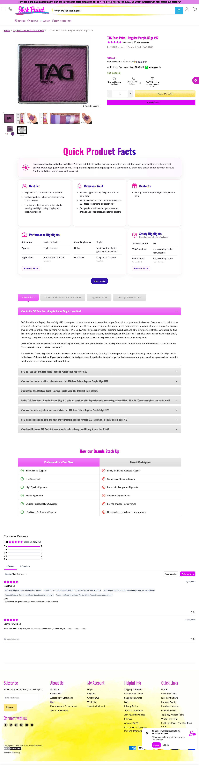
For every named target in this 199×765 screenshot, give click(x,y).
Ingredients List (99, 297)
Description (28, 297)
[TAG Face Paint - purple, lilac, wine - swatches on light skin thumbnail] (20, 118)
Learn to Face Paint (62, 21)
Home (7, 30)
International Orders (133, 693)
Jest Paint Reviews (59, 710)
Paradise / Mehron (170, 706)
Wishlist (46, 21)
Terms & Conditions (133, 710)
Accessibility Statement (61, 697)
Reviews (34, 21)
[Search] (179, 10)
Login (90, 689)
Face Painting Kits (169, 697)
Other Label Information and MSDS (63, 297)
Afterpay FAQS (131, 723)
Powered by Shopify (12, 752)
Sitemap (128, 719)
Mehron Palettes (169, 702)
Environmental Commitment (63, 706)
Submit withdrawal (96, 706)
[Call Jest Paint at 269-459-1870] (10, 9)
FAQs (127, 702)
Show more (99, 280)
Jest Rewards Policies (134, 714)
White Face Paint (169, 719)
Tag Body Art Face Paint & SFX (28, 30)
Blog (52, 702)
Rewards (21, 21)
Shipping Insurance (133, 697)
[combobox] (114, 10)
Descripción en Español (129, 297)
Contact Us (55, 693)
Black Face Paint (169, 693)
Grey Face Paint (168, 710)
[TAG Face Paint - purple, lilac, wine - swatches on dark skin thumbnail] (44, 118)
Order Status (93, 697)
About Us (54, 689)
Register (91, 693)
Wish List (91, 702)
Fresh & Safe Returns (134, 83)
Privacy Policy (131, 706)
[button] (151, 61)
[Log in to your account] (187, 9)
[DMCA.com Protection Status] (12, 749)
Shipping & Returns (133, 689)
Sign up (10, 707)
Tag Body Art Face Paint (172, 714)
